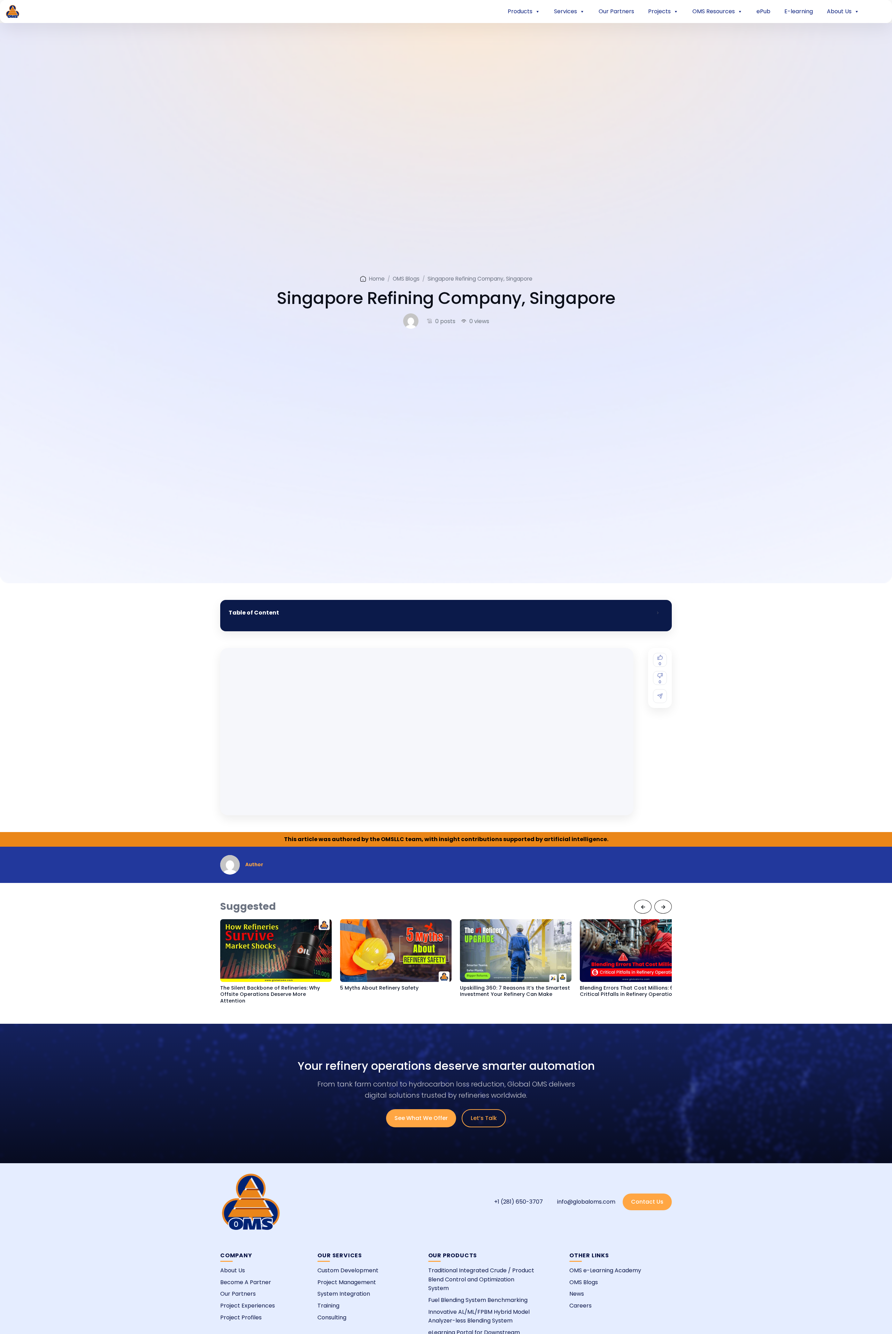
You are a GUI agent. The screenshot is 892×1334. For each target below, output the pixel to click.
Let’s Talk (484, 1118)
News (576, 1294)
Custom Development (347, 1270)
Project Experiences (247, 1306)
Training (328, 1306)
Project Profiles (241, 1317)
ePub (763, 11)
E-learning (798, 11)
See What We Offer (421, 1118)
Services (565, 11)
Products (520, 11)
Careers (580, 1306)
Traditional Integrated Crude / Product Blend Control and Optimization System (481, 1279)
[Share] (660, 696)
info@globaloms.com (586, 1202)
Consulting (331, 1317)
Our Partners (616, 11)
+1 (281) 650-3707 (518, 1202)
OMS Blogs (406, 278)
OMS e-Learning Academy (605, 1270)
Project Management (346, 1282)
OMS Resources (713, 11)
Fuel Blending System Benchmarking (478, 1300)
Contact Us (647, 1202)
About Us (839, 11)
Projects (659, 11)
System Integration (343, 1294)
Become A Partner (245, 1282)
